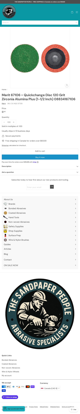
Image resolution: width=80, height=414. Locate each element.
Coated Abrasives (9, 364)
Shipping (5, 145)
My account (7, 375)
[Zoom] (67, 85)
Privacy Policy (33, 407)
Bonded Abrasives (9, 360)
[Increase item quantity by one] (13, 122)
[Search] (76, 23)
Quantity (5, 117)
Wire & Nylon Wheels (10, 371)
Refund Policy (44, 407)
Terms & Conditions (68, 407)
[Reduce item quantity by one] (4, 122)
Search (25, 407)
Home (4, 89)
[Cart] (72, 12)
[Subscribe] (52, 187)
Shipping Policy (55, 407)
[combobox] (40, 23)
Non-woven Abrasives (11, 368)
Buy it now (40, 157)
